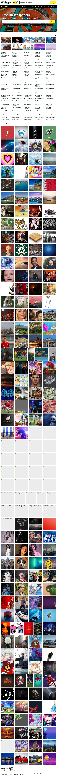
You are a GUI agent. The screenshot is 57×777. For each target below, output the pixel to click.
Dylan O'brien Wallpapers (38, 53)
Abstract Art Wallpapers (49, 105)
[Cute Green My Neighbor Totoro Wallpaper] (7, 511)
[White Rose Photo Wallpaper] (7, 641)
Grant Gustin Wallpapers (4, 59)
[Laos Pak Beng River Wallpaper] (49, 198)
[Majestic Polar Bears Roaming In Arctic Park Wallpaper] (49, 485)
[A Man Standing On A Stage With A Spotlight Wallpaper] (35, 132)
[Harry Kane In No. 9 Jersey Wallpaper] (7, 576)
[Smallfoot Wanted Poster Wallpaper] (35, 589)
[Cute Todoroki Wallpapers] (28, 47)
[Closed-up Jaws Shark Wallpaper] (35, 615)
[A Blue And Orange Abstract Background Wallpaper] (21, 511)
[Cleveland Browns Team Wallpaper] (7, 680)
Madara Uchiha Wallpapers (27, 75)
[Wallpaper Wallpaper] (7, 694)
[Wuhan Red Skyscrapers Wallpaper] (7, 315)
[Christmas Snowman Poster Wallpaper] (49, 511)
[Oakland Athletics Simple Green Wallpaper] (21, 250)
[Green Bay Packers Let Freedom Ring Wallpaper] (30, 680)
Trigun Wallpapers (39, 67)
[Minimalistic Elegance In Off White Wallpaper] (49, 472)
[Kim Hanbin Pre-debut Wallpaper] (49, 263)
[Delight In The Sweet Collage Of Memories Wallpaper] (35, 433)
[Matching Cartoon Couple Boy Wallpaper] (7, 472)
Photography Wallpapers (49, 115)
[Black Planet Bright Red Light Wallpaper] (35, 289)
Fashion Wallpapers (5, 110)
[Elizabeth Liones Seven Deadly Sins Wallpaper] (7, 654)
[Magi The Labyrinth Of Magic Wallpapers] (28, 40)
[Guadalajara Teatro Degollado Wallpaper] (49, 341)
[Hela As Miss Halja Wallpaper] (7, 563)
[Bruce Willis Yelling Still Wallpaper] (7, 250)
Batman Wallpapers (16, 98)
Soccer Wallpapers (16, 107)
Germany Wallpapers (28, 92)
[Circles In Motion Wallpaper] (7, 446)
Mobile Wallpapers (28, 117)
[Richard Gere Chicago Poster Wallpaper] (21, 237)
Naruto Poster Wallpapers (49, 68)
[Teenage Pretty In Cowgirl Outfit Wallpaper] (20, 498)
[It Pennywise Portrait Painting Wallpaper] (7, 746)
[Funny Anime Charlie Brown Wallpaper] (49, 433)
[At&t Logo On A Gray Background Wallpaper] (21, 132)
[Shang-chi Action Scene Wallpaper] (21, 602)
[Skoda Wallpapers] (39, 40)
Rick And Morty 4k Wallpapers (5, 56)
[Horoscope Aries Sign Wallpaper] (7, 393)
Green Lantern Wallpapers (15, 63)
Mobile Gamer (24, 6)
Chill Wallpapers (38, 74)
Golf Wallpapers (4, 98)
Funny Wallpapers (39, 114)
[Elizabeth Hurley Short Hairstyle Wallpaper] (21, 172)
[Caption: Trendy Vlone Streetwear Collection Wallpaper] (21, 459)
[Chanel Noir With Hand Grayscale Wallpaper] (49, 654)
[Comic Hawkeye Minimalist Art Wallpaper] (49, 602)
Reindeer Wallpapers (5, 119)
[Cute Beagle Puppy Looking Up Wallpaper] (21, 563)
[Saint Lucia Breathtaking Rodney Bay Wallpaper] (49, 172)
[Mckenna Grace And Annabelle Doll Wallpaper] (7, 589)
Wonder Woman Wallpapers (15, 105)
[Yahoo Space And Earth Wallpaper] (35, 524)
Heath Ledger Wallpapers (4, 75)
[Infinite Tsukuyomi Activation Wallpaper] (35, 302)
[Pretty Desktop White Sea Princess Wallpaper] (21, 145)
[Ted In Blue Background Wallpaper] (49, 615)
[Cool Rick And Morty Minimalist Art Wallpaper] (49, 446)
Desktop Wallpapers (50, 117)
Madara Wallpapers (28, 65)
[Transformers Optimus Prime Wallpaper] (7, 720)
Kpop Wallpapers (27, 88)
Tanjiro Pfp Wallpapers (14, 72)
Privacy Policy (4, 774)
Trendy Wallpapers (16, 65)
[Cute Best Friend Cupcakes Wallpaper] (16, 628)
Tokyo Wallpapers (16, 88)
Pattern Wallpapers (50, 119)
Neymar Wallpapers (50, 74)
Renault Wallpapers (5, 62)
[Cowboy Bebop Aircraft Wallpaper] (35, 707)
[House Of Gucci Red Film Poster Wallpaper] (49, 276)
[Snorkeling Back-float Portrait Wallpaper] (7, 172)
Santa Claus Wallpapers (37, 108)
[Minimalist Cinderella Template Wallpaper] (49, 707)
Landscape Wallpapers (3, 108)
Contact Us (9, 770)
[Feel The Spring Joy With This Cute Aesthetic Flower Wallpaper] (31, 498)
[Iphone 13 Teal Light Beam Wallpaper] (35, 563)
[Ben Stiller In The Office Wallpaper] (49, 237)
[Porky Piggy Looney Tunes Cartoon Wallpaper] (20, 680)
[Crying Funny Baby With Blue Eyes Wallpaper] (7, 276)
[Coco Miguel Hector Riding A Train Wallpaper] (35, 602)
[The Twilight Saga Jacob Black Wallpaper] (35, 380)
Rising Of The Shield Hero (11, 25)
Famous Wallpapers (28, 84)
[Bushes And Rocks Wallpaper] (49, 746)
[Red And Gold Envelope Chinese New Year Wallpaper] (28, 628)
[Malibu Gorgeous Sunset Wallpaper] (21, 263)
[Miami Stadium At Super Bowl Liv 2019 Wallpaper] (35, 419)
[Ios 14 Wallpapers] (51, 47)
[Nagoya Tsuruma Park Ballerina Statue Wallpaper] (49, 315)
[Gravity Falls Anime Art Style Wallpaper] (21, 707)
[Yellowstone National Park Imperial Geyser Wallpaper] (21, 393)
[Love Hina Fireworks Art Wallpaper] (35, 367)
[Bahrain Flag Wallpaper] (49, 185)
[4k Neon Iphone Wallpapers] (39, 47)
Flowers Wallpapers (39, 117)
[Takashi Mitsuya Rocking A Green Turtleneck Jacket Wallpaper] (21, 302)
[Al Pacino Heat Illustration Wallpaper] (21, 537)
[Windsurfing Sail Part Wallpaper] (49, 159)
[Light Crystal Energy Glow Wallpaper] (21, 485)
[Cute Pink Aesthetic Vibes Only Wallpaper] (7, 459)
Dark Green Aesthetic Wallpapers (39, 72)
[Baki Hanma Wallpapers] (17, 40)
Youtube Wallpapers (39, 98)
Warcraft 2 (43, 6)
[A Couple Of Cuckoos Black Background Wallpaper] (35, 224)
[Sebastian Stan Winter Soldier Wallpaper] (49, 576)
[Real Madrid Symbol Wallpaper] (35, 694)
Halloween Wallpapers (6, 92)
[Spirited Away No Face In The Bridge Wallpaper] (35, 511)
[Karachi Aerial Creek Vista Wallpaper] (21, 341)
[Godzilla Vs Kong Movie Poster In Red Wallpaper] (5, 628)
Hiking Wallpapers (5, 114)
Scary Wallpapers (27, 104)
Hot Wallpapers (4, 84)
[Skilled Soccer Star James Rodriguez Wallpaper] (7, 341)
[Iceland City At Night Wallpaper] (7, 759)
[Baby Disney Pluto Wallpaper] (35, 172)
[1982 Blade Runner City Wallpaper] (49, 667)
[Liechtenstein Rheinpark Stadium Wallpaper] (7, 198)
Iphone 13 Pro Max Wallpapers (16, 53)
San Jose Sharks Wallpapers (16, 59)
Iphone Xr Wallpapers (17, 95)
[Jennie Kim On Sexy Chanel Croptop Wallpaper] (7, 537)
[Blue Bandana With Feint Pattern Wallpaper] (49, 250)
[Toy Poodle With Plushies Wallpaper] (21, 576)
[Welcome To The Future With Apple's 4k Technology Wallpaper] (7, 419)
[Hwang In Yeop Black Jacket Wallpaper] (52, 354)
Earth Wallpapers (50, 110)
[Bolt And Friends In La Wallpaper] (7, 224)
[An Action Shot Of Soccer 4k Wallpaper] (49, 459)
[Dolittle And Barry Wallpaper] (35, 315)
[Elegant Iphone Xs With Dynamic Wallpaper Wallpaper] (35, 472)
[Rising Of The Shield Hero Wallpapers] (6, 40)
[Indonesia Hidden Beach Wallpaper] (41, 354)
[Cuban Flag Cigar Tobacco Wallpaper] (7, 433)
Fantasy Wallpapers (28, 119)
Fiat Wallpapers (27, 52)
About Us (3, 770)
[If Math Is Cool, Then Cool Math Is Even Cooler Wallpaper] (21, 406)
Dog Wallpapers (38, 110)
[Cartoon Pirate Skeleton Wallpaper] (35, 641)
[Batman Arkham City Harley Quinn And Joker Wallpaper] (21, 159)
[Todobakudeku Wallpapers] (17, 47)
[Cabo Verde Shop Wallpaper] (7, 185)
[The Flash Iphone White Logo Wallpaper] (7, 132)
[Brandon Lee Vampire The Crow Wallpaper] (35, 211)
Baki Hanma (24, 25)
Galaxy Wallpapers (16, 119)
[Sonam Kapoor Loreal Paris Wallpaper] (35, 550)
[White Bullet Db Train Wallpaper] (21, 615)
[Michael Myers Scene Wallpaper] (21, 694)
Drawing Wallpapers (16, 117)
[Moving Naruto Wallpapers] (51, 40)
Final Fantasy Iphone (14, 6)
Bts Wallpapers (4, 117)
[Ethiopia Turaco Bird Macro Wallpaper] (49, 589)
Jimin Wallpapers (50, 59)
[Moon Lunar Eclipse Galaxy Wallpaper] (35, 485)
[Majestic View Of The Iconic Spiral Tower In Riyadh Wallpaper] (7, 328)
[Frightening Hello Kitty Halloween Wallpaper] (21, 289)
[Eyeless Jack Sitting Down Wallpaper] (21, 276)
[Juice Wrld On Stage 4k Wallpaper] (21, 433)
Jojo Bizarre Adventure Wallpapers (37, 85)
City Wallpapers (38, 100)
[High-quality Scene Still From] (21, 315)
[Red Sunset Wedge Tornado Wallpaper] (7, 380)
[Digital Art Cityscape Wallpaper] (49, 628)
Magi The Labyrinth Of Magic (38, 25)
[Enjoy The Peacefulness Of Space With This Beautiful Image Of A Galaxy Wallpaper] (21, 446)
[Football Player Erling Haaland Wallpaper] (49, 563)
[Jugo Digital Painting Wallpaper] (49, 289)
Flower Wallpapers (16, 114)
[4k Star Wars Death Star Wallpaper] (49, 132)
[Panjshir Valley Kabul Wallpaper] (21, 328)
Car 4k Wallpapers (39, 88)
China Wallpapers (16, 77)
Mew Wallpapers (5, 67)
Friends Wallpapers (50, 92)
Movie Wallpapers (50, 88)
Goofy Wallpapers (5, 77)
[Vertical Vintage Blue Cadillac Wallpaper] (35, 733)
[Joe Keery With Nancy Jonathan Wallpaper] (21, 367)
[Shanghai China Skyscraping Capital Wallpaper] (49, 550)
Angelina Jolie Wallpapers (49, 72)
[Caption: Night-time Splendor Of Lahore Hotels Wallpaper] (35, 341)
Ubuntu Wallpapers (28, 55)
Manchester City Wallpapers (5, 89)
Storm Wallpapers (28, 98)
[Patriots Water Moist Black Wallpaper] (21, 733)
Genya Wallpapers (5, 65)
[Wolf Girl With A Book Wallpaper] (7, 289)
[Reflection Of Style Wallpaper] (7, 615)
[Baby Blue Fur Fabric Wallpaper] (51, 498)
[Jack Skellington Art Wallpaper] (21, 472)
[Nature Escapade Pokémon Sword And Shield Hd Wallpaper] (7, 707)
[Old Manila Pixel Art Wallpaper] (7, 354)
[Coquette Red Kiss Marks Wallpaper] (49, 406)
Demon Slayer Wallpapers (38, 92)
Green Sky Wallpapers (28, 77)
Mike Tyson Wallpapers (26, 68)
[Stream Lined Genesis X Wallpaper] (49, 641)
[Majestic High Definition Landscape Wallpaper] (35, 406)
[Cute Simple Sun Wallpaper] (35, 459)
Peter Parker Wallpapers (26, 63)
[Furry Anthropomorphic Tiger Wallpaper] (21, 746)
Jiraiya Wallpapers (5, 71)
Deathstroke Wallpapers (15, 56)
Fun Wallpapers (38, 119)
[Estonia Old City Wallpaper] (21, 198)
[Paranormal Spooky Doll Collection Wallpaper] (7, 524)
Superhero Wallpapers (48, 108)
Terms (10, 774)
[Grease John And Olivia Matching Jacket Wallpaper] (35, 537)
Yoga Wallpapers (5, 104)
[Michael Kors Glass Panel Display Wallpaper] (35, 393)
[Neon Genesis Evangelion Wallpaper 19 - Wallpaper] (35, 746)
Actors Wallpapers (50, 100)
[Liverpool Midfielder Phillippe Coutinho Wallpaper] (20, 354)
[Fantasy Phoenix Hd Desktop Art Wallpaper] (7, 733)
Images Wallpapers (39, 65)
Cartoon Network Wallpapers (27, 101)
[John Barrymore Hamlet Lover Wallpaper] (7, 211)
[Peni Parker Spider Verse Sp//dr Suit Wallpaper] (38, 680)
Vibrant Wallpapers (28, 114)
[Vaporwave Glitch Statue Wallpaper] (35, 720)
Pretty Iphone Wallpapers (4, 53)
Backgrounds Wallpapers (49, 82)
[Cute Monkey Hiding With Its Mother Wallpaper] (7, 302)
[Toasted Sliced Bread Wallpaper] (35, 237)
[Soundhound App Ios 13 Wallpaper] (7, 667)
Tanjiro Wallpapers (39, 81)
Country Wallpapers (16, 81)
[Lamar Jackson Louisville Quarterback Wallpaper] (49, 680)
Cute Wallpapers (38, 104)
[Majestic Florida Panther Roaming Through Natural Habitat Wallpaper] (35, 250)
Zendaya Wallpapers (16, 84)
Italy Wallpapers (49, 65)
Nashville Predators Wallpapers (28, 59)
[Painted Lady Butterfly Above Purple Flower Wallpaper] (49, 145)
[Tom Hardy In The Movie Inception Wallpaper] (21, 641)
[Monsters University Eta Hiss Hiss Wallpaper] (49, 211)
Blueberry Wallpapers (50, 62)
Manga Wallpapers (16, 100)
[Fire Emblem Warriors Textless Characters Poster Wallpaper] (35, 145)
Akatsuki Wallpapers (16, 92)
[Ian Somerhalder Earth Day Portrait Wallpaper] (21, 589)
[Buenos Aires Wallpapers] (6, 47)
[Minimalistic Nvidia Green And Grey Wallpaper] (21, 720)
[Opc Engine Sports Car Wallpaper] (38, 628)
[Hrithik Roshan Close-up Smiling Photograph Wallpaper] (21, 550)
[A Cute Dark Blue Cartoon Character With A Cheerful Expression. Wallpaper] (49, 419)
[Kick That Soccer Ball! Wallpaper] (7, 498)
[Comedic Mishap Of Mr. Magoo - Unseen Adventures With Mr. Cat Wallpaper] (21, 211)
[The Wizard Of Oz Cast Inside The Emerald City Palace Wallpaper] (7, 237)
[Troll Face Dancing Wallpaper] (49, 302)
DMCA (21, 774)
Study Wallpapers (50, 84)
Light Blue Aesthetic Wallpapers (28, 111)
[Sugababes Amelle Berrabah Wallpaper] (7, 550)
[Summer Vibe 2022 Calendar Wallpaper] (21, 380)
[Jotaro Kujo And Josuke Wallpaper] (49, 720)
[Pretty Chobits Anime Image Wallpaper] (35, 667)
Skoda (51, 25)
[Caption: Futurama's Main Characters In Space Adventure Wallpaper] (7, 485)
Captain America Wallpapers (38, 96)
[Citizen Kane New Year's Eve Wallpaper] (49, 224)
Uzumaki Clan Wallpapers (4, 82)
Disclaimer (16, 774)
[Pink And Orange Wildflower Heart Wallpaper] (7, 159)
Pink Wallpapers (15, 110)
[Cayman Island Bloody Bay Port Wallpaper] (21, 185)
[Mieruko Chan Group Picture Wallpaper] (7, 367)
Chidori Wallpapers (50, 98)
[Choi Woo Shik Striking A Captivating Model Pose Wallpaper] (35, 276)
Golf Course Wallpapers (48, 96)
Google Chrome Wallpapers (27, 108)
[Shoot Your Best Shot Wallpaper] (21, 524)
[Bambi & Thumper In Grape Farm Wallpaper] (21, 224)
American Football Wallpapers (28, 96)
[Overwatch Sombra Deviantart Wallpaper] (49, 733)
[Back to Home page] (10, 2)
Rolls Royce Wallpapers (37, 59)
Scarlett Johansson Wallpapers (5, 96)
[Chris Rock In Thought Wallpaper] (35, 263)
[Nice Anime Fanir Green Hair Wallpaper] (21, 419)
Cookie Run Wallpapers (26, 72)
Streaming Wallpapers (48, 78)
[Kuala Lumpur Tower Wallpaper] (31, 354)
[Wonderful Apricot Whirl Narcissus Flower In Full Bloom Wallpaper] (35, 328)
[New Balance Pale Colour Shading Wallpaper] (49, 380)
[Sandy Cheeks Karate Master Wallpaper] (49, 328)
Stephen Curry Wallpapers (27, 82)
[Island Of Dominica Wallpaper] (35, 185)
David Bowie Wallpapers (37, 56)
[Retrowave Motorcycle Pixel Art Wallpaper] (35, 654)
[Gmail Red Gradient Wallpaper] (49, 524)
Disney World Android (34, 6)
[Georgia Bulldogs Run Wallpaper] (7, 406)
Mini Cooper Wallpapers (48, 53)
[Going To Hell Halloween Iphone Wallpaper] (41, 498)
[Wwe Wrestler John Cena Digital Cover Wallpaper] (7, 602)
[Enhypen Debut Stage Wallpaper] (49, 537)
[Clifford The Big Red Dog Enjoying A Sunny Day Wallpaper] (49, 367)
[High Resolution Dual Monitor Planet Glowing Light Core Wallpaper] (7, 145)
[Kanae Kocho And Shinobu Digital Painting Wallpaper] (7, 263)
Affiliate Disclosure (17, 770)
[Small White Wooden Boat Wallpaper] (35, 159)
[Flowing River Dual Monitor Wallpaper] (21, 667)
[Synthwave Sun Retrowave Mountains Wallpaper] (49, 759)
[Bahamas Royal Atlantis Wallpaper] (35, 198)
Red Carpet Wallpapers (14, 75)
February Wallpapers (16, 67)
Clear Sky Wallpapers (6, 100)
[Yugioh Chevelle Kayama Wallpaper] (21, 654)
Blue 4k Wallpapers (39, 62)
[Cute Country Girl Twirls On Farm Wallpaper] (35, 446)
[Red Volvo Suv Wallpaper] (21, 759)
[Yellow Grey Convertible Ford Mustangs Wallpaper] (35, 759)
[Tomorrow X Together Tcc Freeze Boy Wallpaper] (35, 576)
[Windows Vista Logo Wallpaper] (49, 694)
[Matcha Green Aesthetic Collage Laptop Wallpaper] (49, 393)
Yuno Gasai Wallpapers (48, 56)
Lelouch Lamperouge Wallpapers (39, 78)
